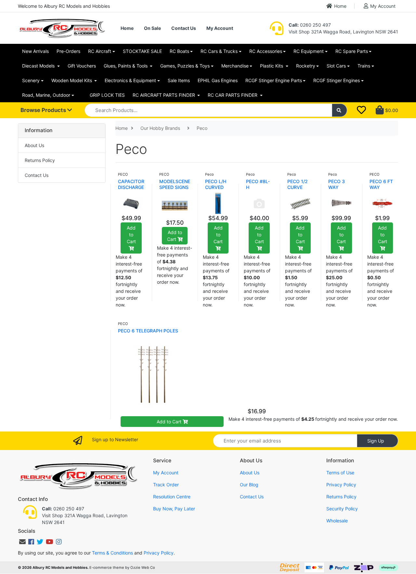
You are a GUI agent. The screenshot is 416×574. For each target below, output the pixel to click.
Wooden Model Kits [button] (72, 80)
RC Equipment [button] (308, 51)
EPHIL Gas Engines (218, 80)
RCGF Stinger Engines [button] (336, 80)
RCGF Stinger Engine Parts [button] (273, 80)
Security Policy (342, 508)
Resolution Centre (171, 496)
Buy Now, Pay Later (174, 508)
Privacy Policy (341, 484)
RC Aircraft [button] (99, 51)
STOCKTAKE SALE (142, 51)
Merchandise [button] (235, 66)
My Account (383, 6)
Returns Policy (40, 160)
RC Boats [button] (179, 51)
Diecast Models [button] (39, 66)
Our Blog (249, 484)
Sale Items (179, 80)
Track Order (166, 484)
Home (340, 6)
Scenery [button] (31, 80)
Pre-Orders (68, 51)
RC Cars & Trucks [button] (219, 51)
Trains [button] (364, 66)
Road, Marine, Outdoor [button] (46, 95)
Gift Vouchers (82, 66)
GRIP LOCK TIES (107, 95)
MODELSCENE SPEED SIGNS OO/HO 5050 (174, 187)
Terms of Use (340, 472)
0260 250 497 (310, 25)
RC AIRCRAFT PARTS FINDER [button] (164, 95)
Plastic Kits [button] (272, 66)
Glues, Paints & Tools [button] (126, 66)
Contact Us (183, 28)
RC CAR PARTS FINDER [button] (233, 95)
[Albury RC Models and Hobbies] (62, 27)
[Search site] (339, 110)
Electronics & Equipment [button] (130, 80)
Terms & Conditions (112, 552)
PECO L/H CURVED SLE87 (215, 187)
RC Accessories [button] (265, 51)
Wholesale (337, 520)
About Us (34, 145)
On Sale (152, 28)
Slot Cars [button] (336, 66)
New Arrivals (35, 51)
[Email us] (22, 542)
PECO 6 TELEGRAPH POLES (148, 330)
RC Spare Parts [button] (351, 51)
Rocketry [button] (305, 66)
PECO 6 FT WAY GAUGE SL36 (381, 190)
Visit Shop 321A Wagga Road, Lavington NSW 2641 (343, 31)
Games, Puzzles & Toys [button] (185, 66)
